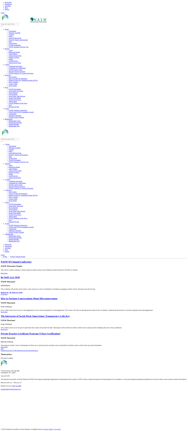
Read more (4, 273)
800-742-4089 (16, 386)
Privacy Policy (49, 429)
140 (19, 350)
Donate (7, 9)
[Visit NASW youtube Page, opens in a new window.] (13, 427)
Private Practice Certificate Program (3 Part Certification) (30, 333)
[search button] (1, 26)
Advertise (8, 6)
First (2, 350)
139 (17, 350)
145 (31, 350)
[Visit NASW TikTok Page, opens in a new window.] (57, 427)
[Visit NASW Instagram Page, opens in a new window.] (35, 427)
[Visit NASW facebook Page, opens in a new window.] (2, 427)
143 (26, 350)
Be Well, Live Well (10, 277)
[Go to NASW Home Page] (15, 22)
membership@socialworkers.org (11, 389)
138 (15, 350)
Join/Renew (8, 4)
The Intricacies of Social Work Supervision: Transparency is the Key (35, 316)
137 (12, 350)
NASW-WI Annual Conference (16, 262)
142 (24, 350)
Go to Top (57, 429)
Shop (6, 8)
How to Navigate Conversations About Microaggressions (29, 298)
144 (29, 350)
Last (36, 350)
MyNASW (8, 2)
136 (10, 350)
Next (33, 350)
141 (22, 350)
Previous (6, 350)
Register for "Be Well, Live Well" (12, 292)
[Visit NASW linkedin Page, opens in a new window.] (6, 427)
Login (3, 13)
